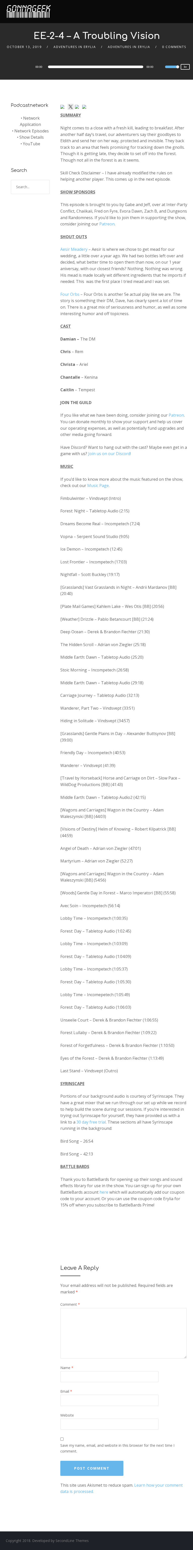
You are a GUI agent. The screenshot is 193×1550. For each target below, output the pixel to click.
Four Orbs (69, 294)
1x (185, 66)
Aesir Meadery (73, 249)
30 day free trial (91, 1122)
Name (66, 1367)
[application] (96, 67)
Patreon (107, 224)
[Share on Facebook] (63, 108)
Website (67, 1415)
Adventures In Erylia (75, 47)
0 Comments (174, 47)
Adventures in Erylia (129, 47)
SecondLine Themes (72, 1540)
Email (66, 1391)
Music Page (98, 485)
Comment (70, 1304)
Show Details (31, 137)
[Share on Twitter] (71, 107)
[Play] (21, 67)
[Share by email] (85, 108)
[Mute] (161, 67)
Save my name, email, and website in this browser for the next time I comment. (117, 1448)
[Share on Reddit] (78, 108)
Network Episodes (31, 131)
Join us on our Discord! (109, 453)
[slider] (172, 70)
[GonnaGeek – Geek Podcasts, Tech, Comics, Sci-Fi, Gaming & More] (30, 9)
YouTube (31, 144)
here (104, 1192)
